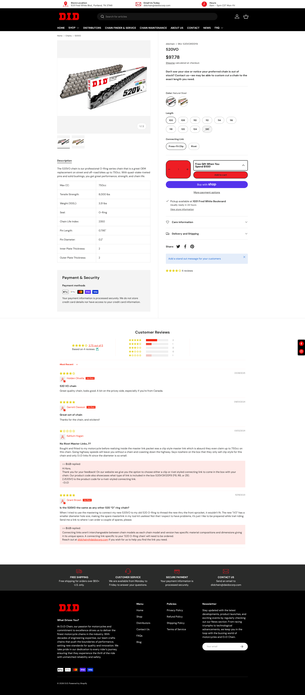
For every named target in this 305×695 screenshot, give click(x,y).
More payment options (207, 192)
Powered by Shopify (78, 683)
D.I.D (66, 683)
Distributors (143, 623)
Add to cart (220, 174)
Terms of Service (176, 629)
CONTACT (193, 28)
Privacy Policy (175, 610)
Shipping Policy (176, 623)
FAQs (139, 635)
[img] (67, 373)
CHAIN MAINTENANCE (153, 28)
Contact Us (142, 629)
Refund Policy (175, 616)
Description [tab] (64, 160)
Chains (68, 36)
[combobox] (157, 16)
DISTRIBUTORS (92, 28)
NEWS (207, 28)
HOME (61, 28)
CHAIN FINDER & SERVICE (120, 28)
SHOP (71, 27)
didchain (170, 43)
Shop (139, 616)
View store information (182, 209)
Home (59, 36)
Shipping (170, 62)
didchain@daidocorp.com (93, 539)
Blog (139, 642)
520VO (78, 36)
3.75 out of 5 (96, 345)
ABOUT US (177, 28)
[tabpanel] (103, 214)
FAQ (217, 27)
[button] (245, 16)
